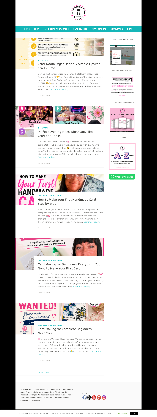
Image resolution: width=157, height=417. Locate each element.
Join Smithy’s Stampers (57, 29)
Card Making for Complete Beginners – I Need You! (67, 331)
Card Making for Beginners (50, 196)
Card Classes (80, 29)
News (130, 29)
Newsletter (117, 29)
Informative (43, 60)
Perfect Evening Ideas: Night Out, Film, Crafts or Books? (65, 134)
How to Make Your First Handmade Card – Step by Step (68, 201)
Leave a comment (44, 95)
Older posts (43, 372)
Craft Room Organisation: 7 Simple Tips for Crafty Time (69, 66)
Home (27, 29)
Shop (36, 29)
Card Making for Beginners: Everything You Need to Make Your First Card (69, 266)
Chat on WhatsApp (124, 176)
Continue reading (59, 89)
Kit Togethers (99, 29)
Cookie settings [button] (121, 413)
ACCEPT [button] (134, 413)
